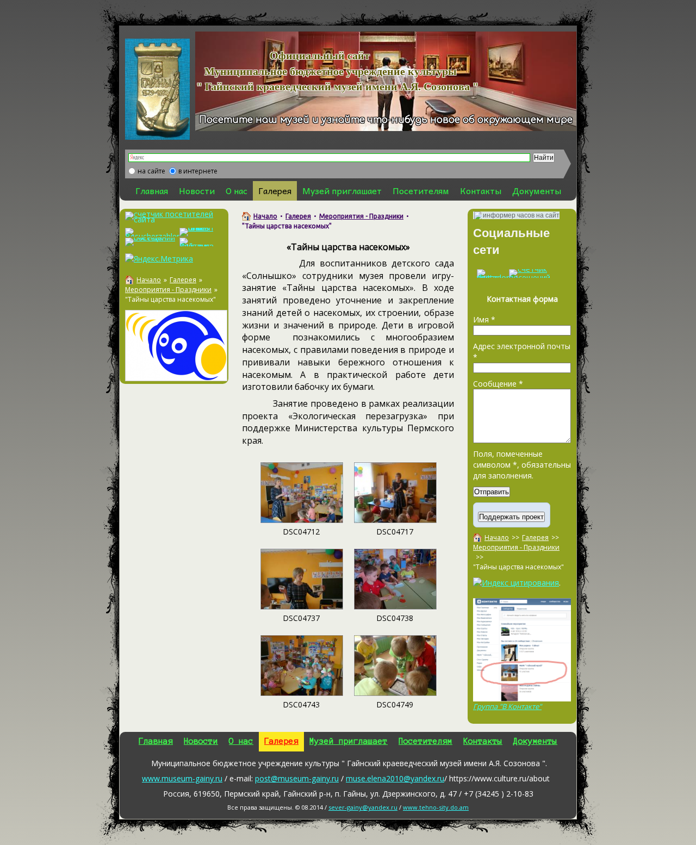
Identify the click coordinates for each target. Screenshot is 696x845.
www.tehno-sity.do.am (436, 807)
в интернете (197, 171)
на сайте (151, 171)
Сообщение (498, 383)
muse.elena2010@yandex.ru (395, 778)
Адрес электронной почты (521, 351)
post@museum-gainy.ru (297, 778)
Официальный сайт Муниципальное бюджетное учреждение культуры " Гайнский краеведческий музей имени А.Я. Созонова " (323, 70)
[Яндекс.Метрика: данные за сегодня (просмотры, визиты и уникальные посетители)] (159, 258)
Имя (484, 319)
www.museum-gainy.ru (182, 778)
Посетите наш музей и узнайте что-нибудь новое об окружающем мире (386, 120)
